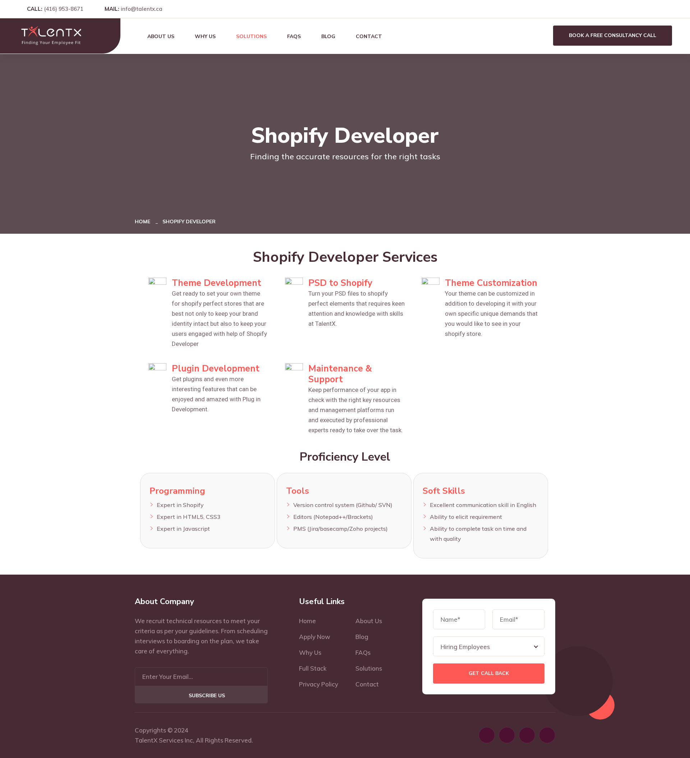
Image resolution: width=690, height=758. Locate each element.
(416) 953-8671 (63, 8)
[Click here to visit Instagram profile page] (649, 8)
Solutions (251, 36)
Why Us (205, 36)
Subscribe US (207, 695)
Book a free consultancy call (612, 35)
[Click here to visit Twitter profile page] (670, 8)
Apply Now (314, 636)
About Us (160, 36)
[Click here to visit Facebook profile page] (638, 8)
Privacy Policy (318, 684)
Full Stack (313, 668)
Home (144, 221)
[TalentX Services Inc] (51, 35)
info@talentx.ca (141, 8)
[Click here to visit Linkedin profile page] (659, 8)
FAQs (294, 36)
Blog (328, 36)
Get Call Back (489, 673)
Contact (369, 36)
